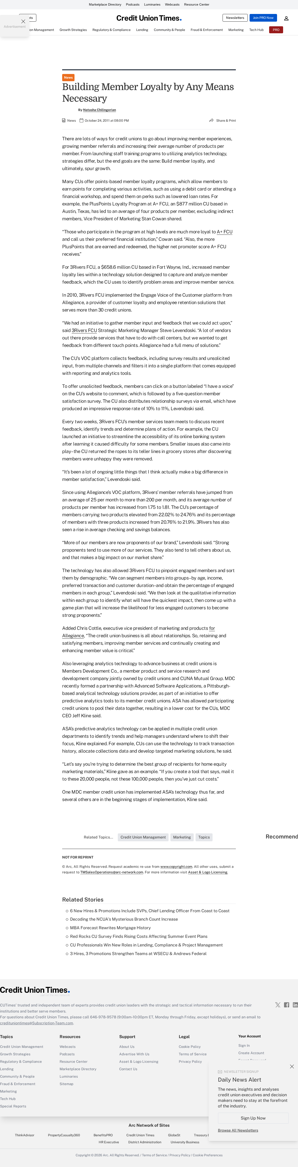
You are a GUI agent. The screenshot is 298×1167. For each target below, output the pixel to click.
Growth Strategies (15, 1054)
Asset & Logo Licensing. (208, 872)
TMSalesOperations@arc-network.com (111, 872)
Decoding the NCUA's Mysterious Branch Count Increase (124, 919)
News (68, 77)
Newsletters (235, 18)
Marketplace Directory (105, 4)
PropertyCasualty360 (64, 1135)
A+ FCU (224, 232)
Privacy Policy (179, 1155)
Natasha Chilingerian (99, 110)
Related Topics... (98, 837)
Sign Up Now (253, 1118)
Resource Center (196, 4)
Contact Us (128, 1069)
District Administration (144, 1142)
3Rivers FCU (84, 330)
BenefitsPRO (103, 1135)
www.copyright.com (176, 867)
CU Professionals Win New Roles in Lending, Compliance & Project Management (146, 944)
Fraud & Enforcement (17, 1084)
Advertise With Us (134, 1054)
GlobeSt (174, 1135)
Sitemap (66, 1084)
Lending (7, 1069)
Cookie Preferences (208, 1155)
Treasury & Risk (205, 1135)
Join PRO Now (263, 18)
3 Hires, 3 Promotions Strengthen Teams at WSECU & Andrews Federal (138, 953)
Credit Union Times (140, 1135)
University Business (185, 1142)
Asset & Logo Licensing (138, 1061)
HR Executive (109, 1142)
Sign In (244, 1045)
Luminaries (152, 4)
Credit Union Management (21, 1047)
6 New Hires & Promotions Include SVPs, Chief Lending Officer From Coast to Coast (150, 910)
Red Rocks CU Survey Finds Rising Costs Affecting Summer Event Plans (138, 936)
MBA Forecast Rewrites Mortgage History (110, 927)
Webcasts (172, 4)
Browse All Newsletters (238, 1130)
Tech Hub (8, 1099)
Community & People (17, 1076)
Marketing (8, 1091)
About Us (127, 1047)
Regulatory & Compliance (21, 1061)
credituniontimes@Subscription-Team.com (36, 1023)
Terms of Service (193, 1054)
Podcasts (132, 4)
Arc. (106, 1155)
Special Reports (13, 1106)
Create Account (251, 1053)
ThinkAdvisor (24, 1135)
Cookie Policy (190, 1047)
